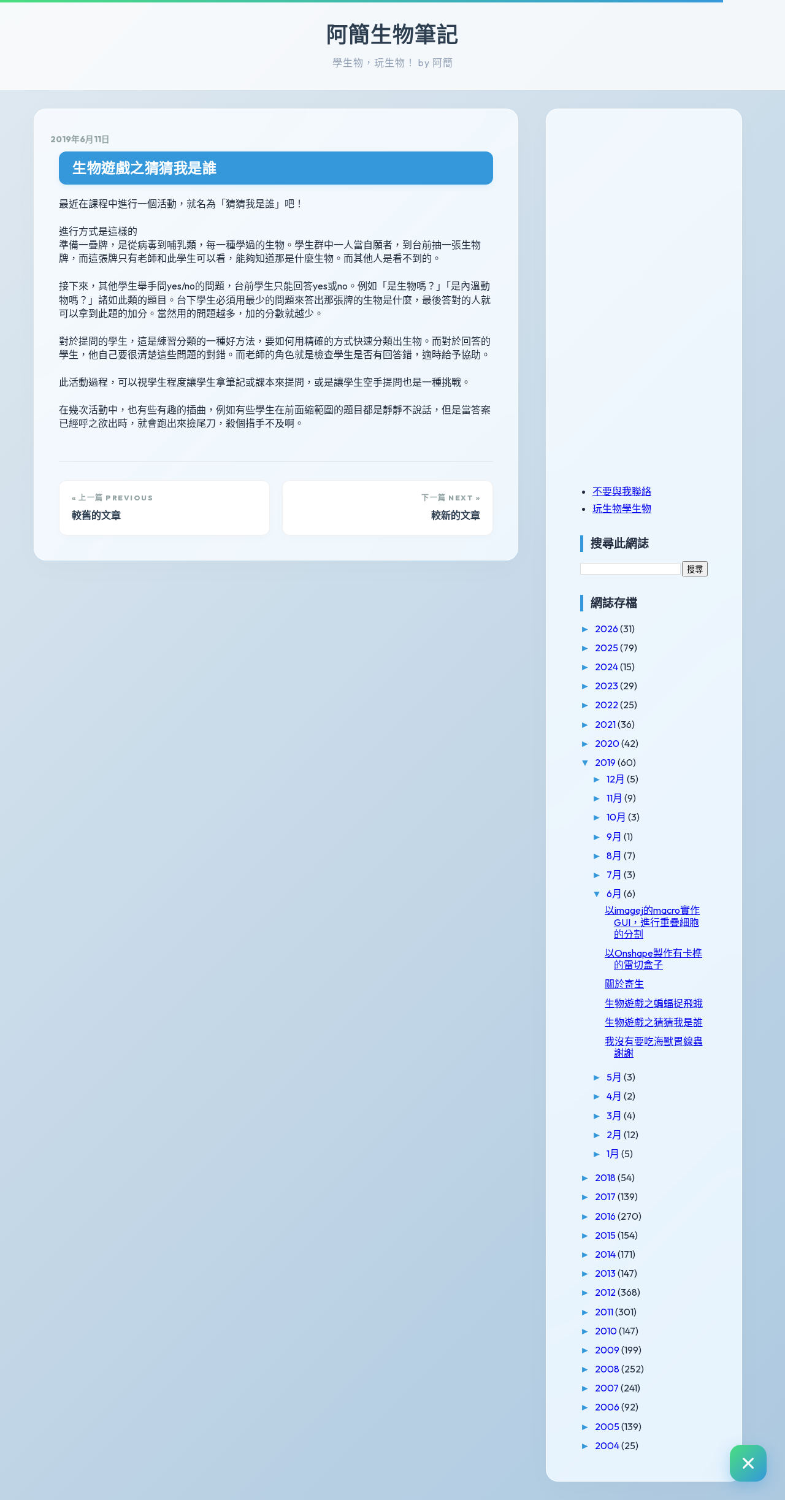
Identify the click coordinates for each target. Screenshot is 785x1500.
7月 (615, 874)
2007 (608, 1388)
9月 (615, 836)
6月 (615, 893)
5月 (615, 1077)
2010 (607, 1331)
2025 (607, 647)
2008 (608, 1369)
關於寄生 (624, 984)
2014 (606, 1254)
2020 (608, 743)
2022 (607, 704)
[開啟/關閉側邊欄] (748, 1463)
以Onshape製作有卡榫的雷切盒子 (653, 959)
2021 (606, 724)
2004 (608, 1445)
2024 (607, 666)
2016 (606, 1216)
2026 (607, 628)
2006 (608, 1407)
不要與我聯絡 (621, 491)
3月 (615, 1115)
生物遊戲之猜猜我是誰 (144, 168)
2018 (606, 1177)
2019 (606, 762)
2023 (607, 685)
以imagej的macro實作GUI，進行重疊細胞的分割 (652, 921)
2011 (605, 1312)
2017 (606, 1196)
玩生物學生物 (621, 508)
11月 (615, 798)
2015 (606, 1235)
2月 (615, 1134)
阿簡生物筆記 (392, 34)
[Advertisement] (656, 210)
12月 (617, 779)
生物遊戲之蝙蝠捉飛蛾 (654, 1003)
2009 (608, 1350)
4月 (615, 1096)
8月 (615, 855)
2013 (606, 1273)
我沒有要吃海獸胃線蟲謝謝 (654, 1047)
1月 (614, 1153)
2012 (606, 1292)
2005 (608, 1426)
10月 (617, 817)
